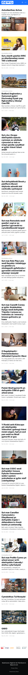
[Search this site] (22, 2)
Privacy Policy (14, 668)
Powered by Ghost (14, 671)
